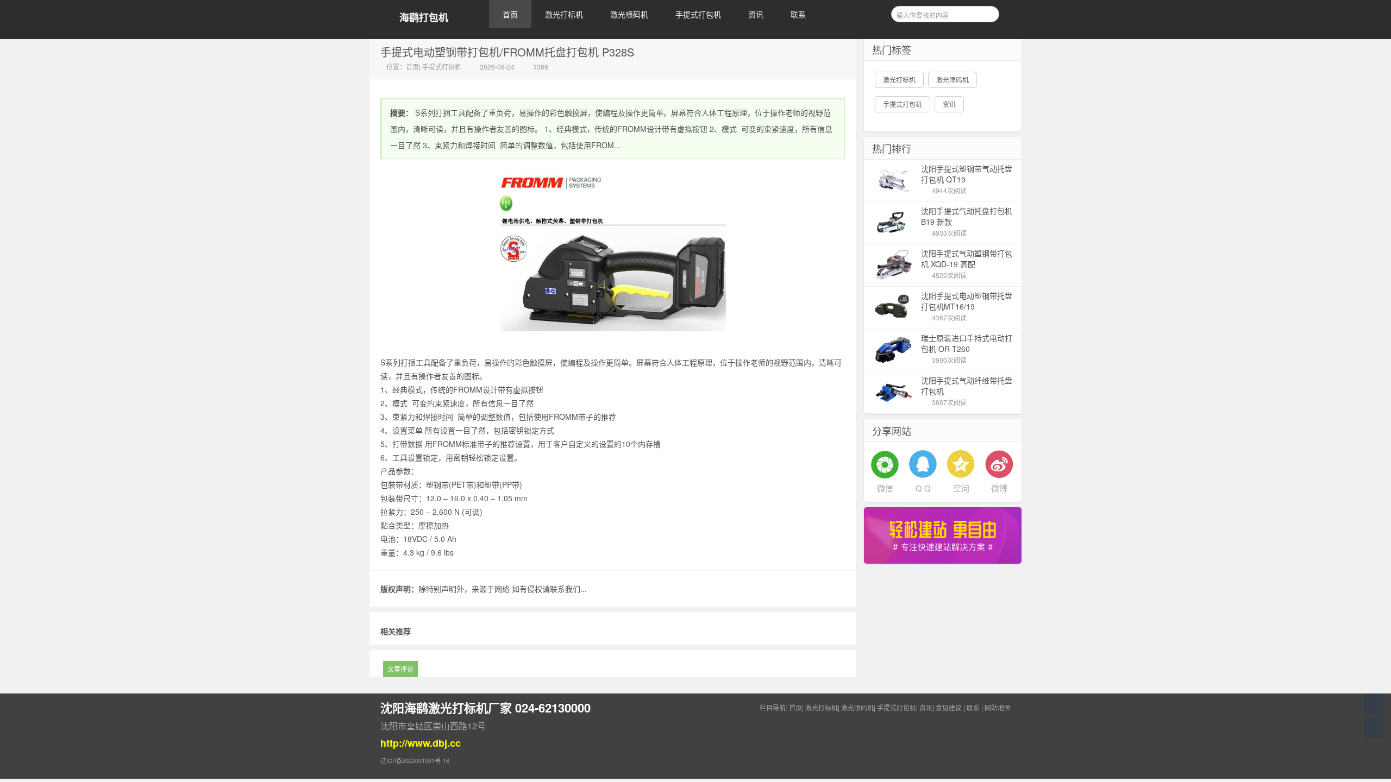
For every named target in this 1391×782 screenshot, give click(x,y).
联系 (798, 14)
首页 (510, 14)
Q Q (923, 488)
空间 (961, 488)
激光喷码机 (629, 14)
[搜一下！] (987, 12)
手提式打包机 (698, 14)
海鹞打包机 (423, 17)
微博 (999, 488)
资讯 (755, 14)
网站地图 (998, 707)
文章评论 (400, 668)
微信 (885, 488)
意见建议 (949, 707)
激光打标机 (564, 14)
